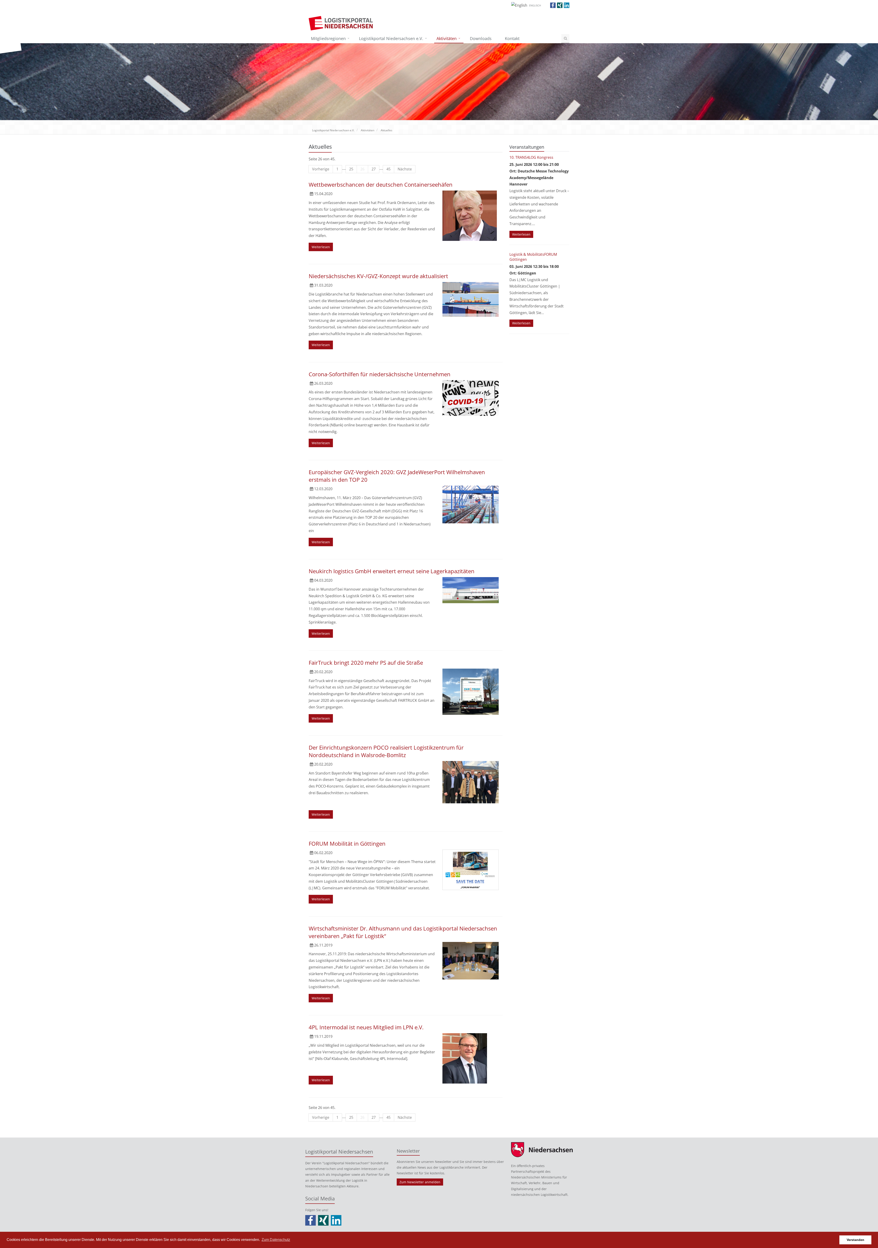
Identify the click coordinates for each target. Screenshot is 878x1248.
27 (374, 169)
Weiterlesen (321, 247)
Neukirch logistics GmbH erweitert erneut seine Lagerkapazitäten (391, 571)
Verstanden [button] (855, 1240)
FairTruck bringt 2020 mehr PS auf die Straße (366, 662)
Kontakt (512, 38)
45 (388, 169)
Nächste (405, 169)
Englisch (535, 5)
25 (351, 169)
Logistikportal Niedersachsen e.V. (391, 38)
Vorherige (320, 169)
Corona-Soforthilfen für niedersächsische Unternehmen (379, 374)
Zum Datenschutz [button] (276, 1240)
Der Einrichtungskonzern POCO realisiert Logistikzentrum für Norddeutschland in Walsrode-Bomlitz (386, 751)
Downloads (481, 38)
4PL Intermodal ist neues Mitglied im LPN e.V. (366, 1027)
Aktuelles (386, 130)
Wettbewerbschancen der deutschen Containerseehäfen (380, 184)
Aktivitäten (446, 38)
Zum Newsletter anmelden (419, 1182)
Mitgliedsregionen (328, 38)
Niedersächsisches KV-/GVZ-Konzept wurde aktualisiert (378, 276)
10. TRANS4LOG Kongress (531, 157)
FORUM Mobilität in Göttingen (347, 843)
